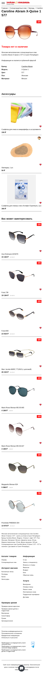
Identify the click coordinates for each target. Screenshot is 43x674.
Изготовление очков (29, 592)
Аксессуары (9, 94)
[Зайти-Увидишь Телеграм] (32, 646)
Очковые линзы (28, 587)
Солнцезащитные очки (18, 8)
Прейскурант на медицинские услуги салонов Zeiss (14, 643)
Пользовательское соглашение (12, 633)
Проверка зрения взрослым (11, 606)
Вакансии (26, 567)
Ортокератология (7, 621)
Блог (24, 572)
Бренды (31, 8)
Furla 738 (5, 292)
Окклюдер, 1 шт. (7, 167)
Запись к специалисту (30, 562)
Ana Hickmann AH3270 (10, 254)
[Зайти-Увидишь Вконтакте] (32, 643)
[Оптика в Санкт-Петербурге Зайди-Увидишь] (18, 3)
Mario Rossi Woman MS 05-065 (13, 407)
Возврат (25, 570)
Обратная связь (28, 575)
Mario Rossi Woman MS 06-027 (13, 446)
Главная (5, 8)
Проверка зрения (9, 603)
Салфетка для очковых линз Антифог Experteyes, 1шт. (22, 206)
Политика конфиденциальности (12, 631)
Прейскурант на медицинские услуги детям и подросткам (14, 650)
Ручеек (4, 618)
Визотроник (26, 584)
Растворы (5, 574)
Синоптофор (6, 616)
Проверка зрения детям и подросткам (10, 609)
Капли (4, 576)
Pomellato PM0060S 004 (10, 523)
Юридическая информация (11, 635)
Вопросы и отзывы (29, 565)
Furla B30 (5, 331)
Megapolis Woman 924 (10, 484)
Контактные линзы (8, 571)
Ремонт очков (27, 589)
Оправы (4, 560)
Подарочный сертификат (31, 594)
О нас (25, 560)
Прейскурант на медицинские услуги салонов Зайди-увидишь (14, 647)
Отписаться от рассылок (10, 637)
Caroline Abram (27, 66)
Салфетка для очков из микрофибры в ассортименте (21, 129)
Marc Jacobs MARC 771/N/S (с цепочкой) (16, 369)
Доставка (26, 597)
